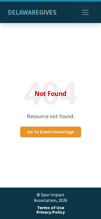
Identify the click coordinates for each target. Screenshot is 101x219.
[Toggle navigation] (85, 12)
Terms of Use (50, 208)
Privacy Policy (50, 212)
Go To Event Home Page (50, 132)
